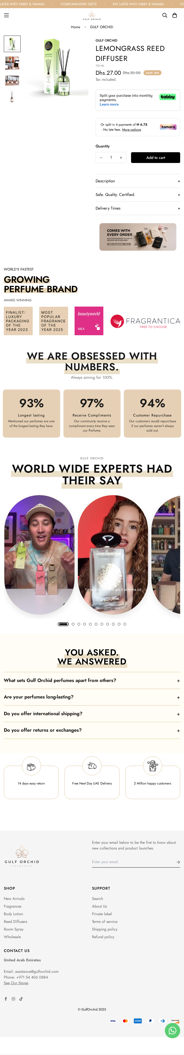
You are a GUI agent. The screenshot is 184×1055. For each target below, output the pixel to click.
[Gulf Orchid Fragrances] (92, 15)
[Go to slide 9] (113, 624)
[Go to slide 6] (96, 624)
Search (97, 898)
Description (138, 181)
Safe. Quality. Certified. (138, 194)
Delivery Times (138, 208)
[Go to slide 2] (73, 624)
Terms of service (104, 921)
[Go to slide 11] (124, 624)
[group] (92, 555)
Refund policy (103, 937)
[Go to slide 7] (101, 624)
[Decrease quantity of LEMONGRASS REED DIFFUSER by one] (101, 157)
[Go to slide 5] (90, 624)
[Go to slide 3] (78, 624)
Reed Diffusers (15, 921)
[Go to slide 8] (107, 624)
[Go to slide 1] (63, 624)
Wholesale (12, 937)
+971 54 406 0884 (32, 977)
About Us (99, 906)
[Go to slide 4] (84, 624)
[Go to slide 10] (119, 624)
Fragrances (12, 906)
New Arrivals (14, 898)
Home (75, 27)
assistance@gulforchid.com (36, 971)
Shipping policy (104, 929)
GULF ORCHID (101, 27)
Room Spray (13, 929)
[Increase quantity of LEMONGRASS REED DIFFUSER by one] (121, 157)
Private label (102, 914)
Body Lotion (13, 914)
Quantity (103, 146)
